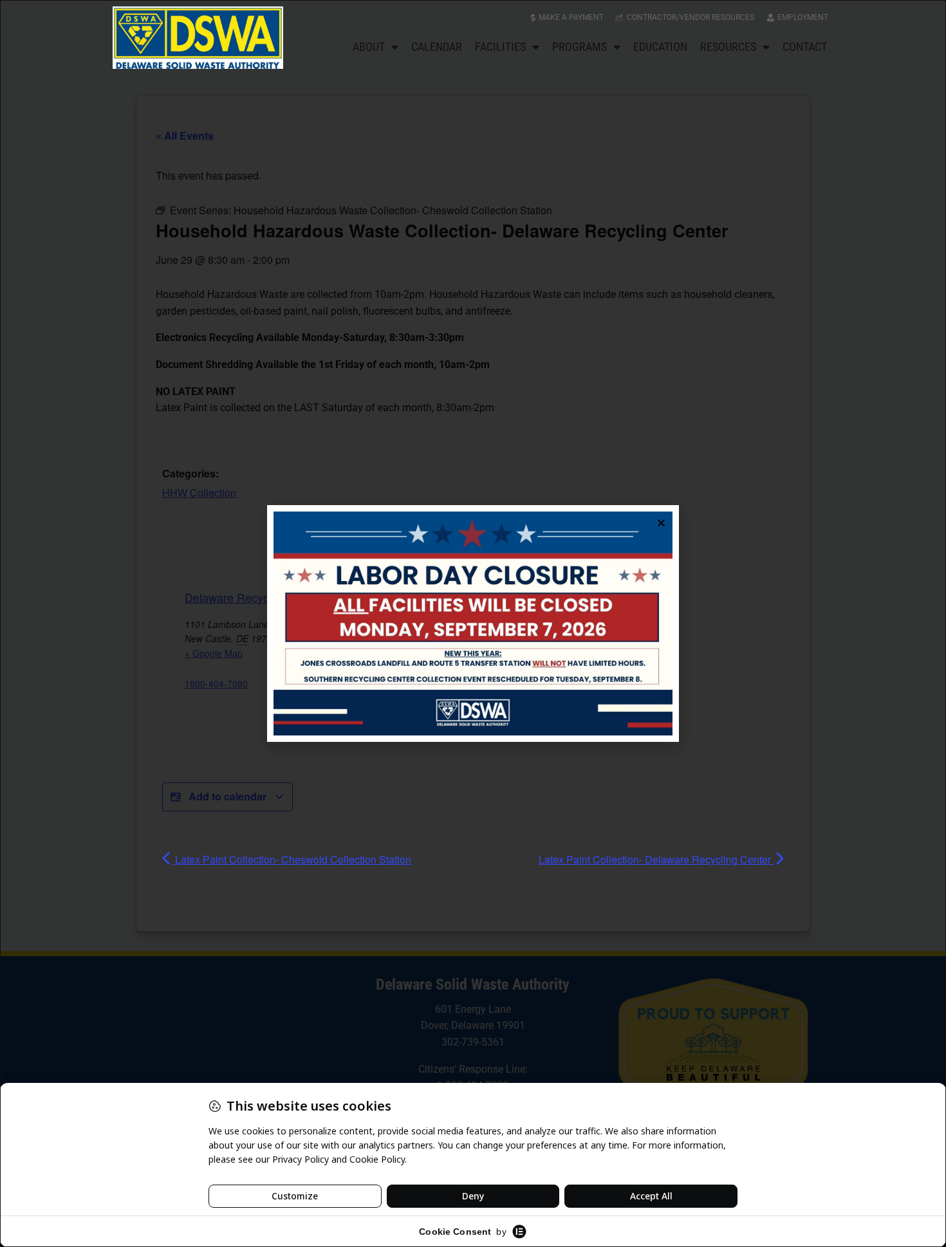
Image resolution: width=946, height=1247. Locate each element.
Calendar (436, 46)
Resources (728, 46)
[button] (661, 523)
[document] (473, 623)
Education (660, 46)
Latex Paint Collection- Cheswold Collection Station (291, 859)
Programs (579, 46)
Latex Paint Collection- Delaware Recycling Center (656, 859)
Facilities (500, 46)
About (369, 46)
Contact (805, 46)
